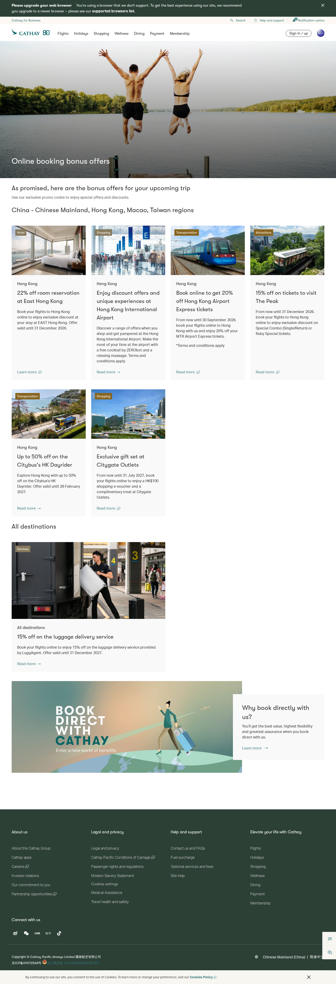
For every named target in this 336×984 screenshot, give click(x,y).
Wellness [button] (121, 34)
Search (241, 20)
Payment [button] (157, 34)
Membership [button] (179, 34)
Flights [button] (63, 34)
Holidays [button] (81, 34)
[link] (127, 727)
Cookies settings (104, 884)
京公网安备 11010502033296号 (70, 963)
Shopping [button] (101, 34)
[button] (29, 372)
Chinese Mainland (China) (284, 957)
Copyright (19, 957)
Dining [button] (139, 34)
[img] (322, 5)
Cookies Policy (201, 977)
